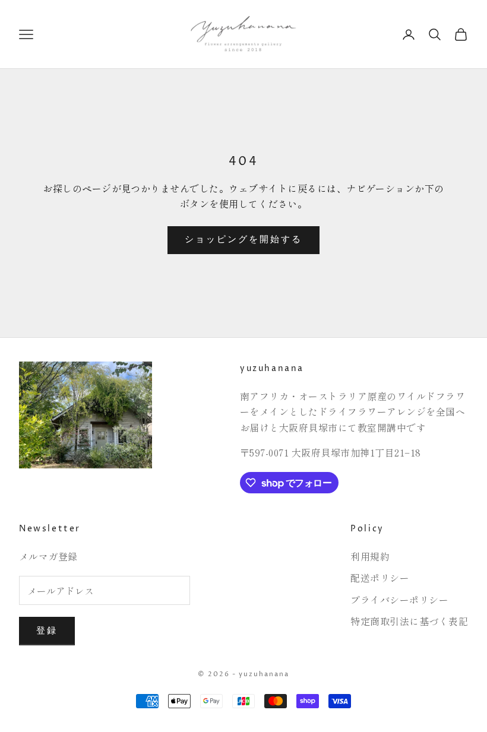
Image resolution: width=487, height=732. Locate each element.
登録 (47, 631)
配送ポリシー (379, 578)
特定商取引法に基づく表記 (409, 621)
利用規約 (370, 556)
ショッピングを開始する (243, 239)
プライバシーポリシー (399, 599)
